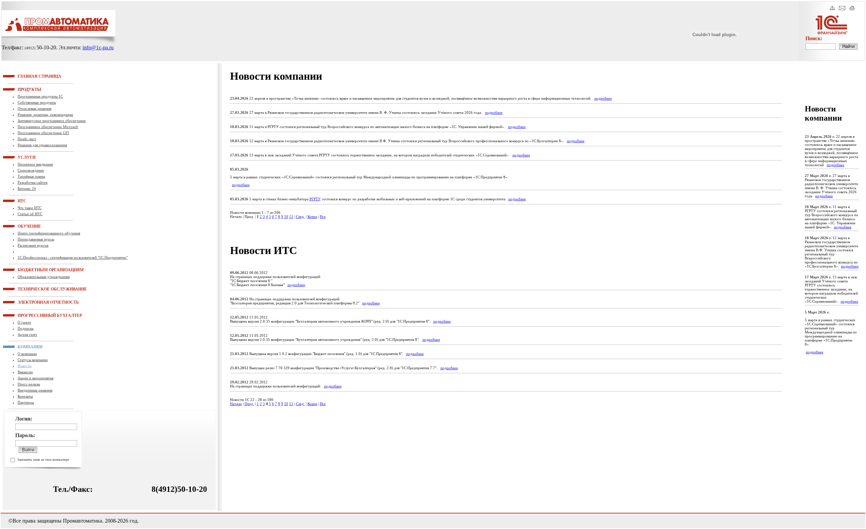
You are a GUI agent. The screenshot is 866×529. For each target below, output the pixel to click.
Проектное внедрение (35, 164)
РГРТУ (315, 199)
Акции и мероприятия (35, 378)
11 (291, 217)
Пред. (249, 404)
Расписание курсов (33, 245)
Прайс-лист (27, 139)
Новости (24, 366)
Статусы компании (33, 360)
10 (286, 217)
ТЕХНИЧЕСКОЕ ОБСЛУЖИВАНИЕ (26, 289)
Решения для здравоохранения (42, 145)
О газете (24, 322)
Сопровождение (31, 170)
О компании (27, 354)
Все (323, 217)
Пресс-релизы (29, 384)
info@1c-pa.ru (98, 47)
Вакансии (25, 372)
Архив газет (27, 334)
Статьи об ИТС (30, 214)
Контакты (25, 396)
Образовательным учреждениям (44, 277)
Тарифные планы (31, 176)
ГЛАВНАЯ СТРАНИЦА (26, 76)
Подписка (25, 328)
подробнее (603, 98)
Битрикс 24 (27, 188)
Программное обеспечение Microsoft (48, 127)
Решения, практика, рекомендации (45, 114)
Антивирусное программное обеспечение (52, 121)
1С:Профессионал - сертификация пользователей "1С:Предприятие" (73, 257)
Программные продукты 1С (40, 96)
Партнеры (26, 402)
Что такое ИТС (30, 208)
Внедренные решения (35, 390)
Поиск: (813, 38)
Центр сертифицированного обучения (49, 233)
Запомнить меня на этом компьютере (43, 459)
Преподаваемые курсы (36, 239)
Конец (312, 217)
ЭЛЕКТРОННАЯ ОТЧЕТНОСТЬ (26, 302)
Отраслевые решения (34, 108)
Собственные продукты (37, 102)
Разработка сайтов (32, 182)
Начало (236, 404)
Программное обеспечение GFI (43, 133)
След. (300, 217)
